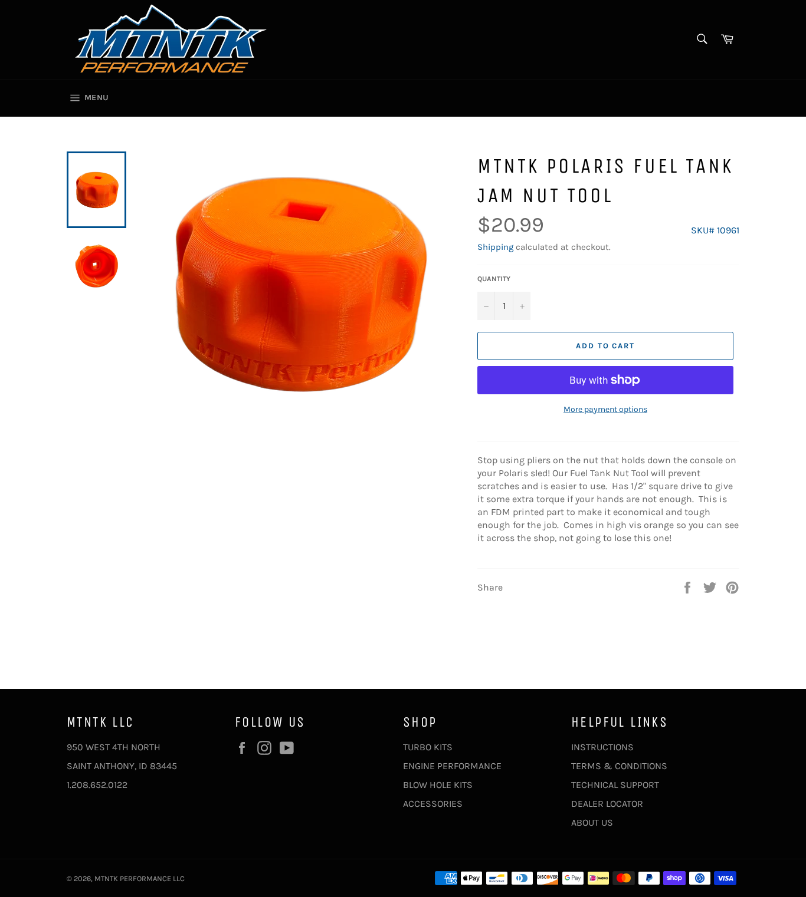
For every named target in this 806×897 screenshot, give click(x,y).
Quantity (493, 279)
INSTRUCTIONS (602, 747)
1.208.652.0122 (97, 784)
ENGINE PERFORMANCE (452, 765)
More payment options (605, 409)
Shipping (495, 247)
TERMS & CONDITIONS (619, 765)
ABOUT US (592, 822)
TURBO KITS (428, 747)
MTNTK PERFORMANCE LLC (139, 878)
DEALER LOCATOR (607, 803)
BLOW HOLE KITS (438, 784)
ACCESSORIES (433, 803)
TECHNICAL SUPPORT (615, 784)
